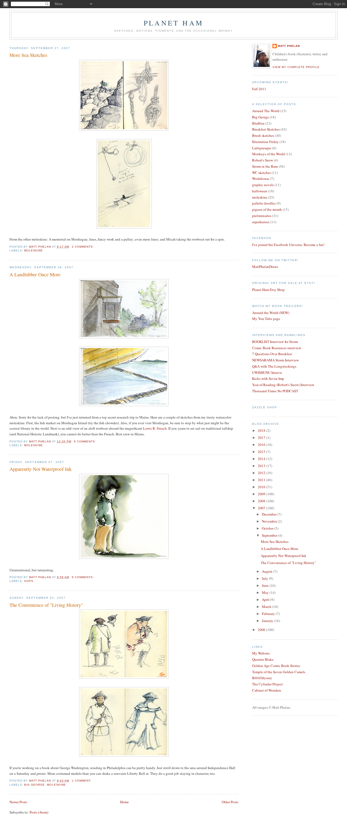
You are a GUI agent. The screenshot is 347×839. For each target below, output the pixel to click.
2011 (262, 479)
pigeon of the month (267, 209)
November (270, 521)
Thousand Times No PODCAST (275, 390)
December (269, 514)
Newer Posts (18, 801)
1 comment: (82, 780)
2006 (262, 629)
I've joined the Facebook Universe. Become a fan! (288, 244)
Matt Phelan (289, 45)
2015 (262, 451)
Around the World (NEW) (270, 312)
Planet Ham (173, 22)
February (269, 613)
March (267, 606)
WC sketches (261, 172)
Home (124, 801)
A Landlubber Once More (34, 274)
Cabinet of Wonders (266, 690)
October (268, 528)
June (265, 585)
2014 (262, 458)
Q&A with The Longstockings (274, 366)
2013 (262, 465)
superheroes (260, 221)
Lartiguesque (261, 147)
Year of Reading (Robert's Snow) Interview (283, 384)
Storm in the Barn (265, 166)
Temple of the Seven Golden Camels (278, 671)
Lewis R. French (155, 428)
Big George (34, 784)
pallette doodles (264, 203)
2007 (262, 508)
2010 (262, 486)
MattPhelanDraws (265, 266)
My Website (261, 653)
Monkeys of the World (268, 153)
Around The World (265, 110)
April (266, 599)
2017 (262, 437)
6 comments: (85, 441)
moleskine (33, 250)
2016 (262, 444)
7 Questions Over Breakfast (272, 353)
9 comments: (83, 577)
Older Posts (230, 801)
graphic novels (263, 184)
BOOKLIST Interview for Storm (275, 341)
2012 (262, 472)
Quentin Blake (263, 659)
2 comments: (83, 246)
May (265, 592)
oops (28, 580)
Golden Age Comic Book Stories (276, 665)
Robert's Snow (262, 160)
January (268, 620)
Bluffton (258, 123)
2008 (262, 500)
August (267, 571)
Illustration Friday (265, 141)
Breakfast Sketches (266, 129)
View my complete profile (296, 67)
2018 (262, 430)
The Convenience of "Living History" (46, 605)
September (270, 535)
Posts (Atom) (39, 812)
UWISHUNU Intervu (267, 372)
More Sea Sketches (28, 55)
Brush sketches (263, 135)
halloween (259, 191)
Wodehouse (260, 178)
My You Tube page (266, 318)
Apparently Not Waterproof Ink (40, 469)
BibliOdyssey (262, 677)
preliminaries (261, 215)
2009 (262, 493)
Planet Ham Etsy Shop (268, 289)
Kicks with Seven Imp (268, 378)
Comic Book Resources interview (276, 347)
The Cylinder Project (267, 684)
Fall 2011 (259, 88)
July (265, 578)
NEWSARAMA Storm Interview (275, 360)
